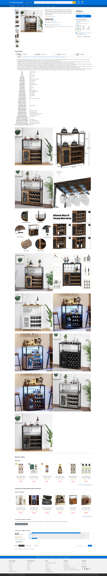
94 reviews (53, 16)
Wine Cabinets (62, 56)
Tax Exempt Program (49, 571)
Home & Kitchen (20, 7)
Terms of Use (66, 562)
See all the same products (87, 516)
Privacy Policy (66, 564)
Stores (28, 564)
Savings (22, 6)
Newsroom (11, 566)
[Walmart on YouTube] (87, 569)
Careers (48, 6)
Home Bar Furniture (48, 56)
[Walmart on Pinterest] (89, 569)
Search (90, 545)
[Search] (74, 2)
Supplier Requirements (13, 571)
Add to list (80, 36)
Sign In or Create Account (42, 557)
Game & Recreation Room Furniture (33, 7)
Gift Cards (29, 569)
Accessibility (47, 568)
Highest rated (28, 545)
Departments (13, 6)
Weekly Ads (68, 557)
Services (18, 6)
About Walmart (11, 562)
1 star (30, 538)
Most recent (21, 545)
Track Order (61, 557)
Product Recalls (48, 569)
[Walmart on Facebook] (82, 569)
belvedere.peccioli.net (57, 24)
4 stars (30, 534)
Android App (84, 564)
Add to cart (83, 16)
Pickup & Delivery (37, 6)
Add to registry (87, 36)
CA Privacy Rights (67, 566)
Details (85, 34)
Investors (10, 568)
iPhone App (84, 562)
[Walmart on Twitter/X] (84, 569)
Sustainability (11, 569)
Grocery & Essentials (29, 6)
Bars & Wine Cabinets (56, 56)
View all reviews (19, 541)
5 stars (30, 532)
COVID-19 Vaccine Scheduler (50, 562)
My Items (52, 6)
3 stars (30, 535)
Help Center (53, 557)
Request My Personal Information (69, 568)
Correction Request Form (21, 524)
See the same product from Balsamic (85, 484)
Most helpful (36, 545)
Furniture (25, 7)
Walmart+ (29, 568)
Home (16, 7)
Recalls (46, 566)
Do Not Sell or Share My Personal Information (72, 569)
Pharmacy (43, 6)
